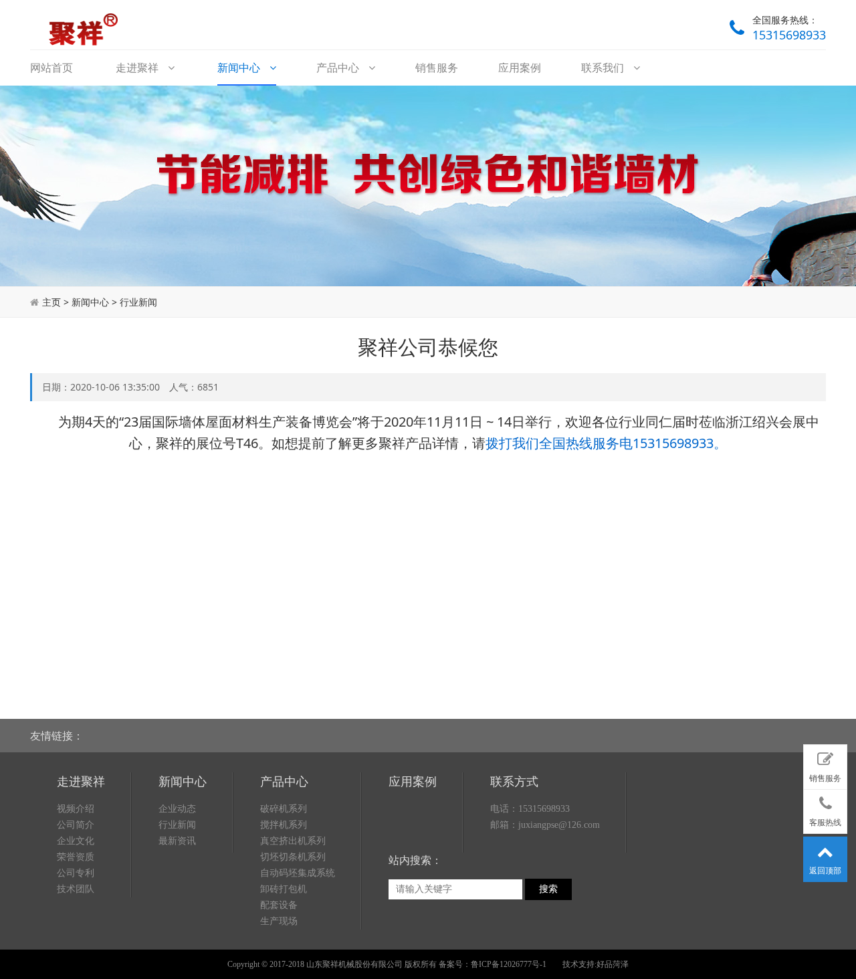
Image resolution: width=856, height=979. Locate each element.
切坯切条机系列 (293, 857)
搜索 (548, 889)
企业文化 (75, 841)
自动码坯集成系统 (297, 873)
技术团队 (75, 889)
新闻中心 (240, 67)
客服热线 (825, 822)
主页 (51, 302)
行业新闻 (138, 302)
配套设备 (279, 905)
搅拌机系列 (283, 825)
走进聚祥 (138, 67)
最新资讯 (177, 841)
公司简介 (75, 825)
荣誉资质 (75, 857)
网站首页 (51, 67)
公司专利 (75, 873)
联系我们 (604, 67)
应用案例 (519, 67)
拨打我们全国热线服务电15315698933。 (606, 443)
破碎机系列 (283, 809)
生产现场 (279, 921)
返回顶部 (825, 870)
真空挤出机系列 (293, 841)
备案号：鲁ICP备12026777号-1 (492, 964)
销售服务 (436, 67)
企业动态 (177, 809)
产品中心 (339, 67)
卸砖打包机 (283, 889)
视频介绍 (75, 809)
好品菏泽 (613, 964)
